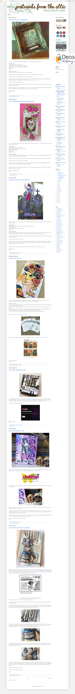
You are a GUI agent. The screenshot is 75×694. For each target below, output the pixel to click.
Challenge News (59, 123)
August (59, 181)
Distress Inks (59, 220)
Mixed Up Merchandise (14, 365)
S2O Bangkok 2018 (59, 131)
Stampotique (59, 237)
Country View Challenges (61, 106)
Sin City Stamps (33, 569)
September (59, 180)
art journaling (13, 675)
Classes (58, 213)
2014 (58, 195)
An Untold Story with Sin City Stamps (19, 527)
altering (58, 242)
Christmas (58, 212)
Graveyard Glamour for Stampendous (19, 180)
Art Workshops (59, 209)
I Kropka (35, 470)
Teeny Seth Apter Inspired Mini (17, 370)
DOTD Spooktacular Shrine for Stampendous (21, 101)
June (58, 184)
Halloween (12, 96)
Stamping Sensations (60, 98)
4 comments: (20, 674)
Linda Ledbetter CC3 (60, 146)
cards (57, 247)
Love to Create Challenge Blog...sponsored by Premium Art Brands (61, 91)
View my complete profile (60, 69)
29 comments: (20, 95)
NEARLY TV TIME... (60, 110)
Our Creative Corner (60, 158)
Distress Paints (59, 221)
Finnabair (58, 222)
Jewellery (58, 227)
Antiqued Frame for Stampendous (18, 19)
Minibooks (58, 228)
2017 (58, 170)
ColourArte (58, 214)
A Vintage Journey (60, 113)
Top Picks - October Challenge (61, 151)
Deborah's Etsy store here (22, 314)
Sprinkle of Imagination (60, 236)
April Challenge (59, 143)
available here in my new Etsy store (41, 337)
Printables (19, 365)
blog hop (58, 246)
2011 (58, 199)
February (59, 189)
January (59, 191)
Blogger (42, 686)
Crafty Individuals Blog (60, 109)
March (59, 188)
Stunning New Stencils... (16, 258)
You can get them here (35, 571)
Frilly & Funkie (59, 223)
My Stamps (58, 229)
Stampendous (17, 96)
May (58, 185)
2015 (58, 194)
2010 (58, 201)
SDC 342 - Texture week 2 (60, 119)
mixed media (59, 249)
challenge (24, 518)
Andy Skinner (59, 208)
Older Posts (50, 678)
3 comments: (20, 364)
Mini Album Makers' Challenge (30, 398)
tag (57, 252)
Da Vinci (58, 217)
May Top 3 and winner (60, 99)
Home (9, 14)
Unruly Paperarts (59, 241)
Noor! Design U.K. (60, 142)
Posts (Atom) (15, 680)
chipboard (58, 248)
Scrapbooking (59, 234)
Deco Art (58, 219)
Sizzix (57, 235)
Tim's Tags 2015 (59, 240)
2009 (58, 202)
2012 (58, 198)
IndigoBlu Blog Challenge (61, 126)
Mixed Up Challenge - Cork (16, 430)
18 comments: (20, 252)
